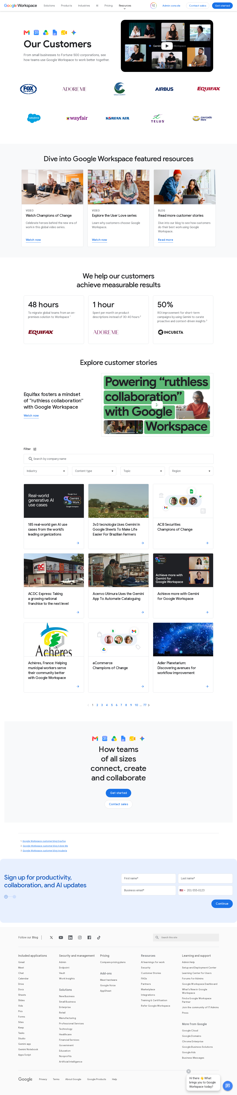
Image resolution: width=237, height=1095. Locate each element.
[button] (228, 1086)
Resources (125, 5)
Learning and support (196, 956)
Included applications (32, 956)
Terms (56, 1079)
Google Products (96, 1079)
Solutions (49, 5)
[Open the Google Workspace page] (21, 6)
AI (97, 5)
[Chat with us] (228, 1086)
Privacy (43, 1079)
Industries (84, 5)
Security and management (77, 956)
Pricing (108, 5)
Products (66, 5)
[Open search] (153, 5)
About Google (73, 1079)
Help (114, 1079)
